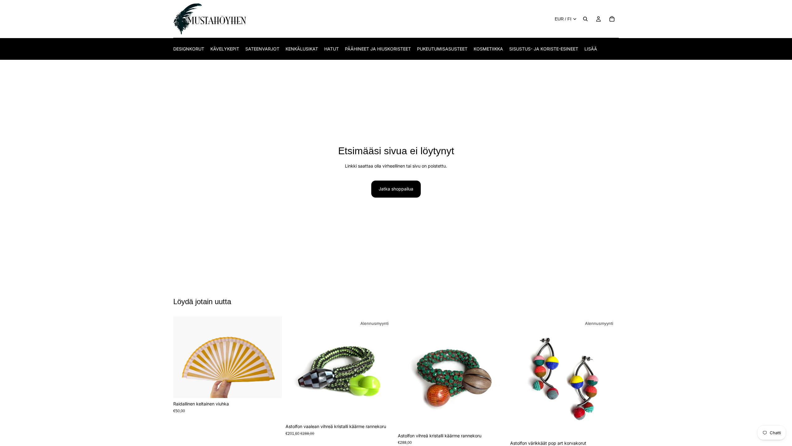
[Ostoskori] (612, 19)
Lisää (277, 388)
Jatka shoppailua (396, 188)
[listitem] (590, 49)
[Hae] (585, 19)
